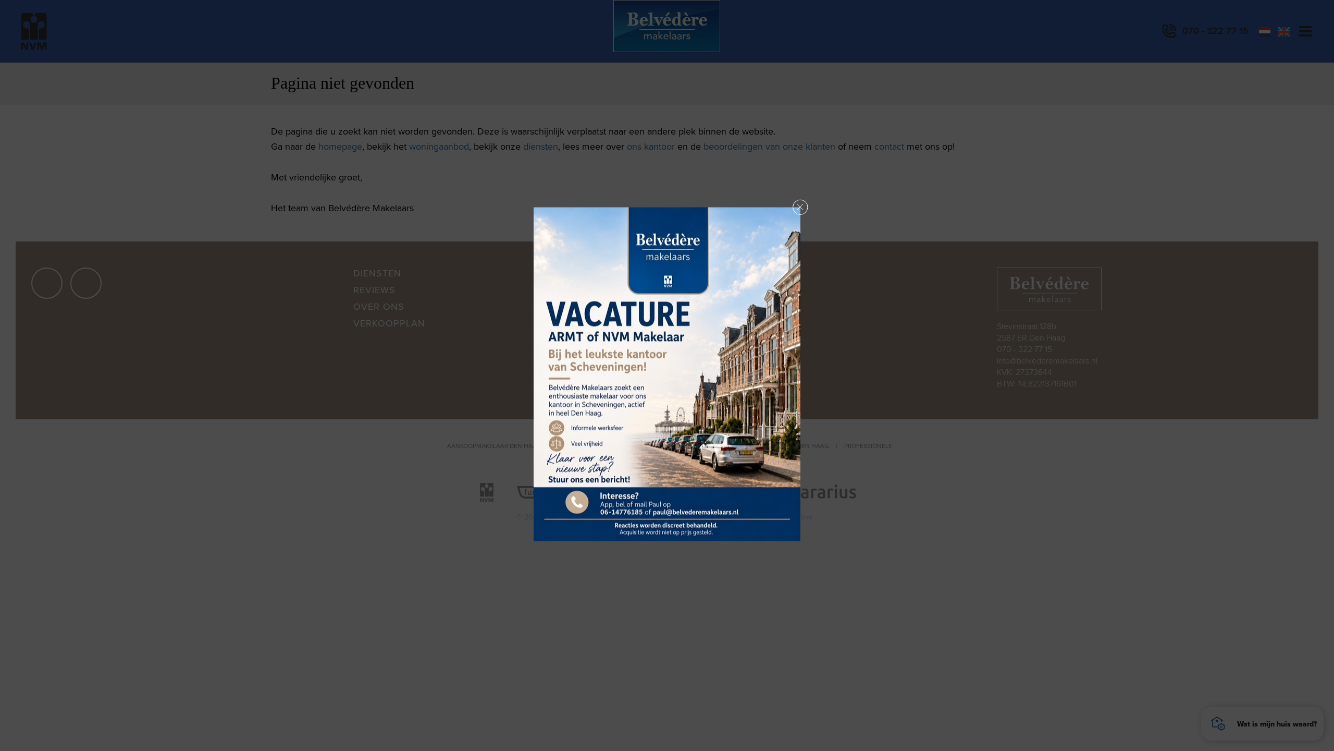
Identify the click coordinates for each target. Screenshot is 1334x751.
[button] (800, 207)
